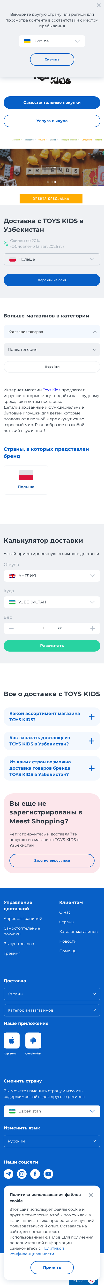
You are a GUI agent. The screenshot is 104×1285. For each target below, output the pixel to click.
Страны (66, 922)
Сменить (52, 59)
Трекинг (12, 953)
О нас (65, 912)
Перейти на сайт (52, 280)
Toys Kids (51, 390)
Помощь (67, 951)
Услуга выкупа (52, 121)
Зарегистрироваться (52, 860)
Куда (9, 590)
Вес (8, 617)
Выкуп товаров (19, 943)
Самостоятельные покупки (52, 102)
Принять (52, 1267)
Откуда (11, 564)
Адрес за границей (23, 918)
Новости (67, 941)
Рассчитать (52, 645)
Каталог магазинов (78, 931)
